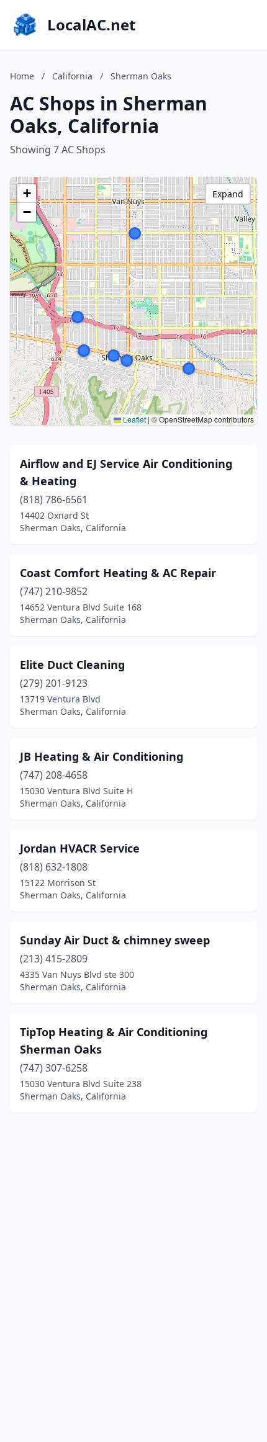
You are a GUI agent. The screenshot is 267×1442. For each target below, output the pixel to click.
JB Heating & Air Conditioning (101, 756)
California (72, 76)
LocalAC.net (91, 25)
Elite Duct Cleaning (72, 664)
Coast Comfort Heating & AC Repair (118, 572)
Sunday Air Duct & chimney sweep (115, 940)
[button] (135, 233)
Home (22, 76)
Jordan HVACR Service (80, 848)
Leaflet (133, 419)
